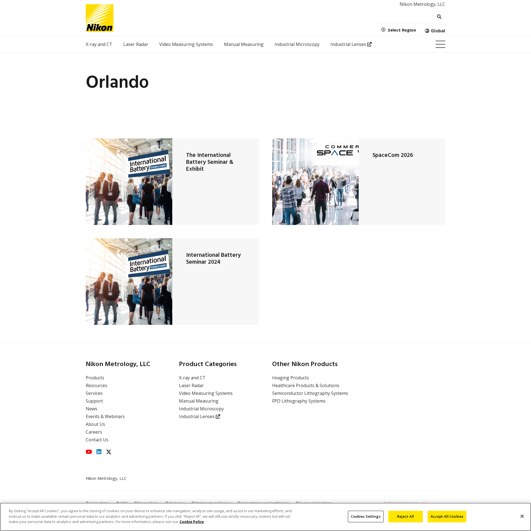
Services (94, 393)
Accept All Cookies (447, 516)
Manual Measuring (198, 401)
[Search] (439, 17)
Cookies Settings (366, 516)
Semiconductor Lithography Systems (310, 393)
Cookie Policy (191, 521)
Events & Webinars (105, 416)
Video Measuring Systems (206, 393)
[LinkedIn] (99, 452)
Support (94, 401)
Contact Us (97, 440)
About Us (95, 424)
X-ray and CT (192, 378)
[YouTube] (89, 452)
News (91, 409)
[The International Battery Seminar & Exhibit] (129, 181)
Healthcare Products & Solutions (305, 385)
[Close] (522, 516)
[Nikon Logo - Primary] (99, 18)
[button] (440, 44)
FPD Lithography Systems (299, 401)
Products (95, 378)
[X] (108, 452)
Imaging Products (290, 378)
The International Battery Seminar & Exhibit (209, 162)
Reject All (405, 516)
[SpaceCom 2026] (315, 181)
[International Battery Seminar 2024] (129, 281)
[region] (265, 517)
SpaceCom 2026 (393, 155)
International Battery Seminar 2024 (213, 259)
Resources (96, 385)
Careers (94, 432)
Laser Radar (191, 385)
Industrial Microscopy (201, 409)
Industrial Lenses (197, 416)
